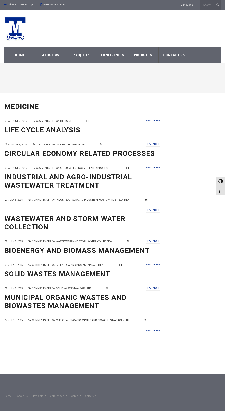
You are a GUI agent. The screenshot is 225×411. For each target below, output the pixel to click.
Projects (81, 55)
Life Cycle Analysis (42, 130)
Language (187, 4)
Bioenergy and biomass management (77, 250)
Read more (153, 120)
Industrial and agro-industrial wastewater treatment (68, 181)
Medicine (21, 106)
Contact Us (174, 55)
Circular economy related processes (79, 153)
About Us (50, 55)
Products (143, 55)
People (73, 396)
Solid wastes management (57, 274)
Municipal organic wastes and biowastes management (65, 301)
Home (20, 55)
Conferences (112, 55)
